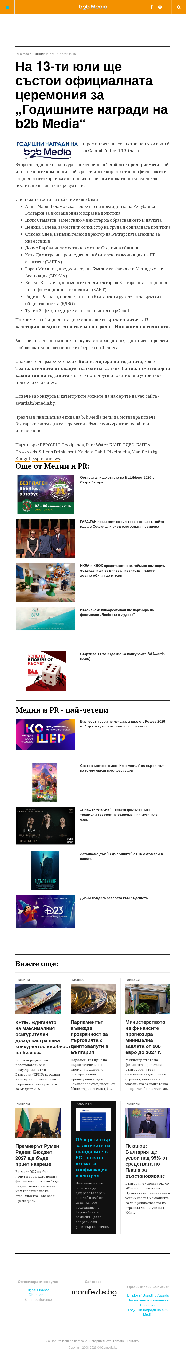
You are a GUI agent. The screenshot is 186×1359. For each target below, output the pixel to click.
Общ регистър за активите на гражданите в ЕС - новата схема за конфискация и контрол (93, 1157)
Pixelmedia (118, 452)
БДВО (128, 445)
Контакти (133, 1341)
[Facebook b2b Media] (151, 7)
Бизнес (78, 980)
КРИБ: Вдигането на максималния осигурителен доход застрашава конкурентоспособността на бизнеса (46, 1037)
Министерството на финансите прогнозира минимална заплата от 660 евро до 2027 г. (145, 1036)
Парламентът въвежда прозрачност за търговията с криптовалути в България (89, 1036)
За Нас (51, 1341)
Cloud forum (38, 1294)
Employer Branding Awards (148, 1295)
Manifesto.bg (144, 452)
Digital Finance (38, 1289)
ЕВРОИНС (50, 445)
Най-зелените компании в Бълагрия (148, 1302)
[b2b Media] (93, 7)
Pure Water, (97, 445)
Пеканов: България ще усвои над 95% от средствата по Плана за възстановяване (146, 1160)
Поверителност (100, 1341)
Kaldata (85, 452)
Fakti (100, 452)
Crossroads (26, 452)
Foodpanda (73, 445)
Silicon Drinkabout (57, 452)
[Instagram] (160, 7)
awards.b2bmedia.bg (35, 403)
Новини (23, 980)
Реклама (119, 1341)
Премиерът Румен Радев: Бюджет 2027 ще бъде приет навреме (37, 1154)
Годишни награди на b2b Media (148, 1312)
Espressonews (46, 458)
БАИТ (115, 445)
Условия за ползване (72, 1341)
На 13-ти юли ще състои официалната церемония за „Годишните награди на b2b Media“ (92, 94)
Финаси (133, 980)
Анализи (84, 1103)
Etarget (23, 458)
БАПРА (143, 445)
